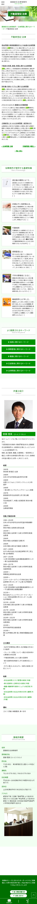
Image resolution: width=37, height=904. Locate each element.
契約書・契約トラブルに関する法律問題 (15, 86)
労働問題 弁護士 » (29, 146)
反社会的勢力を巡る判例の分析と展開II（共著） (17, 698)
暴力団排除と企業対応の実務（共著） (17, 683)
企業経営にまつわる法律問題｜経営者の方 (17, 123)
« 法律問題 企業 (7, 146)
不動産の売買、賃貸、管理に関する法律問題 (17, 66)
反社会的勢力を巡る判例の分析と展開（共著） (18, 693)
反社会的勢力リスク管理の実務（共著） (17, 680)
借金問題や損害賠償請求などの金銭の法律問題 (18, 45)
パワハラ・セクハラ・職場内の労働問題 (15, 105)
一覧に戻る (18, 151)
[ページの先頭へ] (33, 895)
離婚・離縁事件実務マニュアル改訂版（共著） (17, 687)
